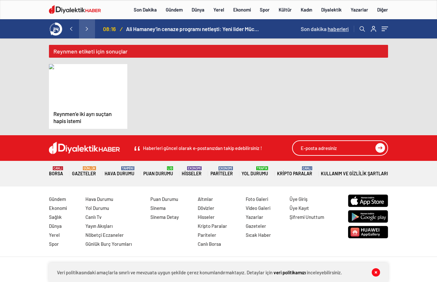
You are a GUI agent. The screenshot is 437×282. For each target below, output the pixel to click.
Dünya (198, 9)
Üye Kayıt (299, 208)
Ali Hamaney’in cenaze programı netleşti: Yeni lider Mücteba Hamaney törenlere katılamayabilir (193, 29)
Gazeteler (84, 171)
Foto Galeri (257, 199)
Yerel (218, 9)
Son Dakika (145, 9)
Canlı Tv (93, 217)
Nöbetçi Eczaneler (104, 235)
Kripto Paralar (294, 171)
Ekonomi (242, 9)
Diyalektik (331, 9)
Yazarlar (359, 9)
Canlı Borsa (209, 244)
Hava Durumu (119, 171)
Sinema (158, 208)
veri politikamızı (290, 272)
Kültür (285, 9)
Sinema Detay (164, 217)
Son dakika (325, 29)
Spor (265, 9)
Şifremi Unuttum (307, 217)
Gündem (174, 9)
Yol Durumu (255, 171)
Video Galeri (258, 208)
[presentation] (71, 28)
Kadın (306, 9)
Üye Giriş (298, 199)
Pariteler (222, 171)
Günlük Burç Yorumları (108, 244)
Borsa (56, 171)
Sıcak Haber (258, 235)
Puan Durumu (158, 171)
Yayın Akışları (99, 226)
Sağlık (55, 217)
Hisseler (192, 171)
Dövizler (206, 208)
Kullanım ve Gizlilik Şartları (354, 173)
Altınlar (205, 199)
